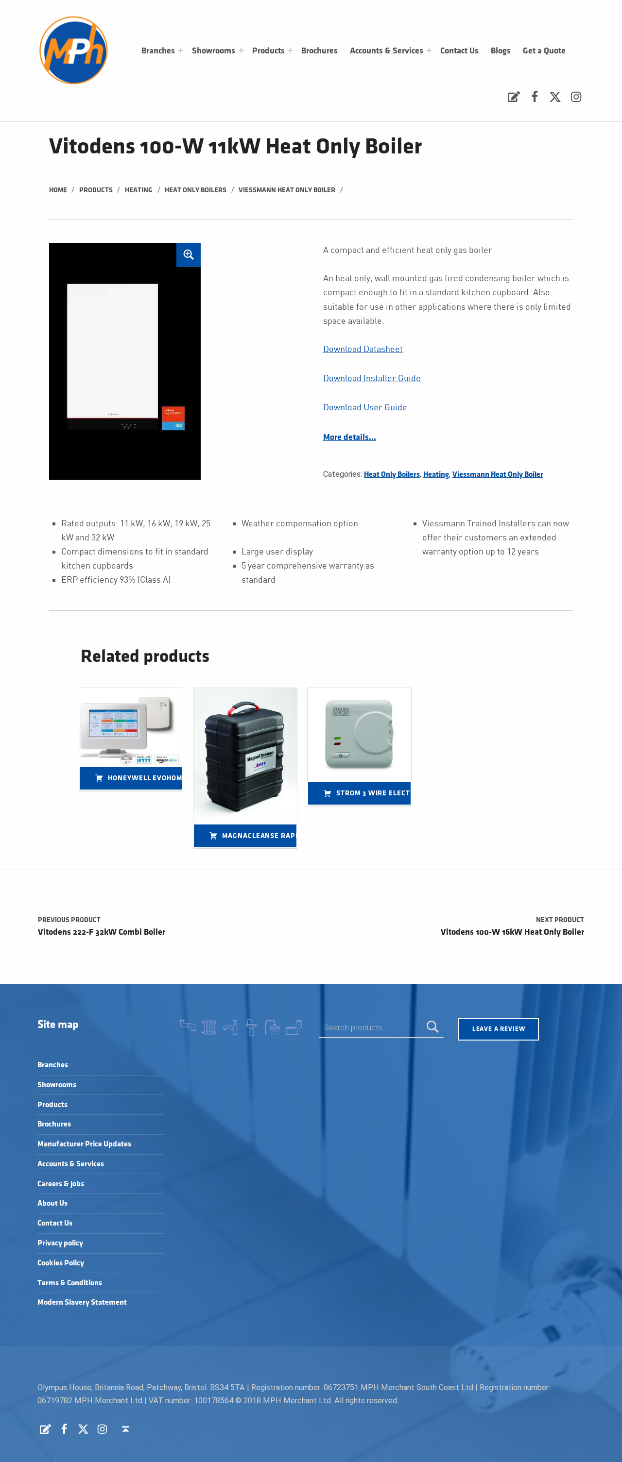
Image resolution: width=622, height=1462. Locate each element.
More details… (349, 437)
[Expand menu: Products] (290, 50)
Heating (139, 190)
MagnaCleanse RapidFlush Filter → (259, 836)
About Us (52, 1203)
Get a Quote (544, 51)
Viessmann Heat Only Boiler (287, 190)
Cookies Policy (60, 1263)
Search (432, 1027)
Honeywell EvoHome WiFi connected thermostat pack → (145, 778)
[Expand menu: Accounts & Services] (429, 50)
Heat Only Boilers (195, 190)
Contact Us (459, 51)
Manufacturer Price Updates (84, 1144)
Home (58, 190)
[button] (188, 255)
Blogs (501, 51)
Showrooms (213, 51)
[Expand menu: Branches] (180, 50)
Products (268, 51)
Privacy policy (60, 1243)
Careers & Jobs (60, 1184)
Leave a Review (498, 1029)
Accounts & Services (386, 51)
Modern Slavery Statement (82, 1302)
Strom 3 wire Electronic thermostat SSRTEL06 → (374, 793)
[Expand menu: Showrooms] (241, 50)
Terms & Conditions (69, 1283)
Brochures (319, 51)
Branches (158, 51)
